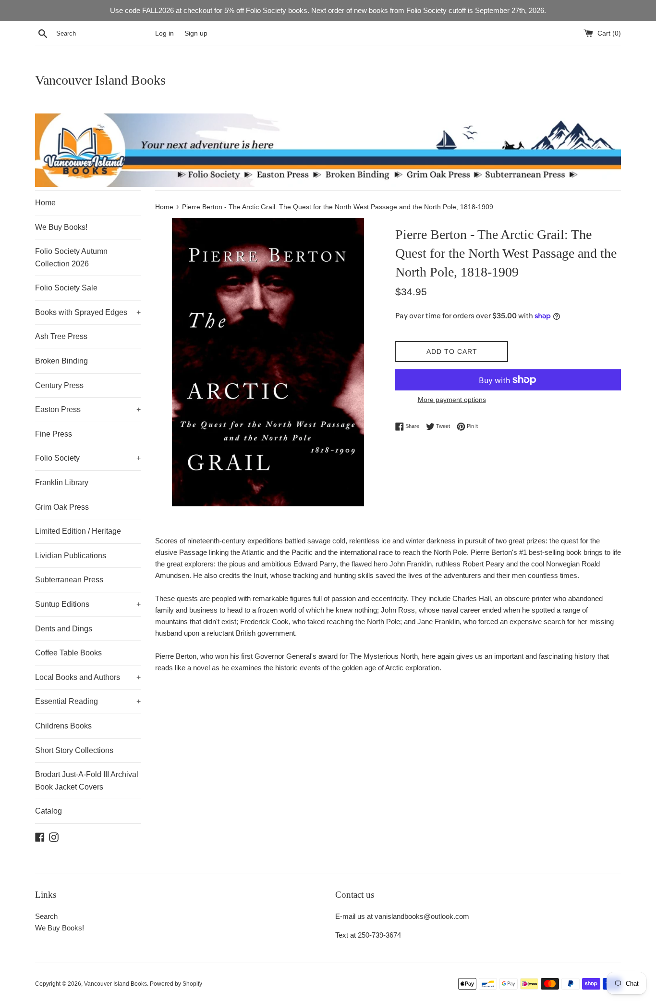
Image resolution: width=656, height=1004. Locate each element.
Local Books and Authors (88, 677)
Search (46, 916)
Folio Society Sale (66, 288)
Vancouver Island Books (100, 80)
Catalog (48, 811)
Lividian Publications (70, 556)
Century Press (59, 385)
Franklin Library (61, 482)
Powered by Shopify (176, 983)
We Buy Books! (61, 227)
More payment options (452, 399)
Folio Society (88, 458)
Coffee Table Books (68, 653)
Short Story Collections (74, 750)
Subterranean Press (69, 580)
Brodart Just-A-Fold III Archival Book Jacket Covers (86, 780)
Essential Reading (88, 701)
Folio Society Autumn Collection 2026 (71, 257)
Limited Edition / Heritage (78, 531)
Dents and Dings (63, 629)
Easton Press (88, 409)
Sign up (195, 33)
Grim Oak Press (62, 507)
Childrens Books (63, 726)
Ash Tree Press (61, 336)
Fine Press (53, 434)
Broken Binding (61, 361)
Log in (164, 33)
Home (45, 203)
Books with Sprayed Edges (88, 312)
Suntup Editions (88, 604)
